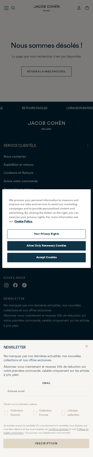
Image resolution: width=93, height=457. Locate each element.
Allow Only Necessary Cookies (46, 245)
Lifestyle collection (73, 412)
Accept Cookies (46, 257)
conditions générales (59, 429)
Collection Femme (45, 412)
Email (46, 383)
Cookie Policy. (23, 221)
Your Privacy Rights (46, 233)
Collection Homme (16, 412)
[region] (46, 228)
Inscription (46, 443)
